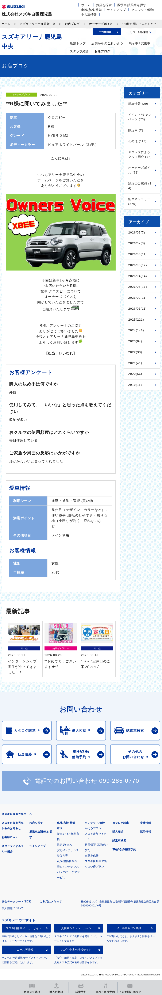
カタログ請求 (120, 822)
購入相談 (117, 831)
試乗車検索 (119, 840)
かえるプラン (93, 828)
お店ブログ (72, 23)
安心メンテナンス (68, 850)
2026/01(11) (137, 308)
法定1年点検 (64, 844)
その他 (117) (137, 141)
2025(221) (136, 319)
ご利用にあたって (51, 901)
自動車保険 (92, 855)
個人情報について (13, 908)
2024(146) (136, 330)
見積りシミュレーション (76, 928)
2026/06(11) (137, 254)
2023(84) (135, 341)
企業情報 (145, 822)
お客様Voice (9, 837)
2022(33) (135, 352)
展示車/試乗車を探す (131, 5)
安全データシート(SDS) (16, 901)
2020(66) (135, 373)
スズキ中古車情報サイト (76, 949)
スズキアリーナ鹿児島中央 (37, 23)
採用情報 (145, 831)
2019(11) (135, 384)
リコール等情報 (23, 949)
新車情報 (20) (138, 103)
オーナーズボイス (101, 23)
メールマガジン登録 (128, 928)
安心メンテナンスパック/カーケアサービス (68, 872)
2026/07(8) (136, 243)
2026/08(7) (136, 232)
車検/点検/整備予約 (124, 849)
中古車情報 (89, 14)
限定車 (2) (135, 130)
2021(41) (135, 363)
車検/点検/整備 (91, 9)
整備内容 (62, 855)
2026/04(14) (137, 276)
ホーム (86, 5)
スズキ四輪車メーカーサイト (24, 928)
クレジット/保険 (142, 9)
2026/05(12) (137, 265)
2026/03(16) (137, 286)
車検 (59, 828)
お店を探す (104, 5)
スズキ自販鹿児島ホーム (17, 814)
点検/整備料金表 (67, 861)
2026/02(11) (137, 297)
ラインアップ (116, 9)
